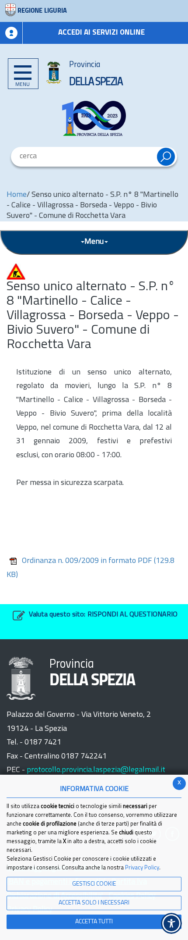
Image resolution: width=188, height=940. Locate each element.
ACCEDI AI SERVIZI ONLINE (101, 32)
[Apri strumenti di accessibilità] (171, 923)
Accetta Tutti (94, 922)
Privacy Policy (142, 868)
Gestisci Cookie (94, 884)
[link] (94, 118)
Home (17, 195)
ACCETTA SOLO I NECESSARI (94, 903)
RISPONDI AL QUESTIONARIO (132, 614)
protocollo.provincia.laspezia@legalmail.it (96, 770)
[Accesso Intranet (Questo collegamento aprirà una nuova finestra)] (11, 33)
